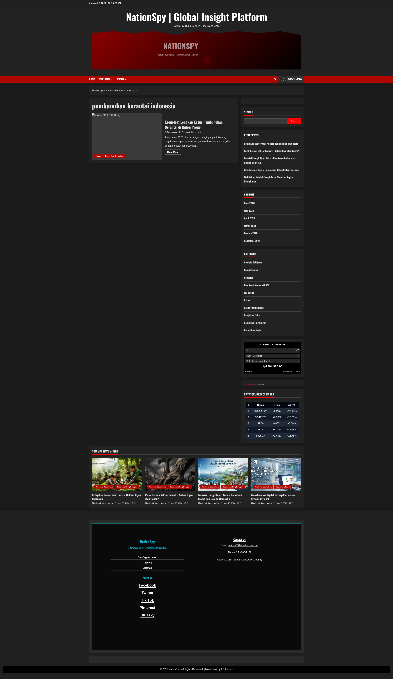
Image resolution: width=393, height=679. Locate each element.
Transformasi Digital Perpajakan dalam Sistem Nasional (271, 170)
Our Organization (147, 557)
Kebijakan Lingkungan (255, 323)
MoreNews (211, 669)
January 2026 (251, 233)
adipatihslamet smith (103, 503)
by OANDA (260, 384)
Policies (147, 562)
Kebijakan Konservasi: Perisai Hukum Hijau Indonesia (271, 143)
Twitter (147, 593)
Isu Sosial (104, 79)
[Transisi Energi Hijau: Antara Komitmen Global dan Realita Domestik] (223, 474)
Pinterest (147, 608)
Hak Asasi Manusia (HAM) (256, 285)
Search (248, 112)
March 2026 (250, 225)
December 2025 (252, 241)
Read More (174, 153)
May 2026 (249, 210)
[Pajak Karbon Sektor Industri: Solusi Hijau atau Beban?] (170, 474)
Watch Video (295, 79)
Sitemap (147, 568)
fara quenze (172, 132)
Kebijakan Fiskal (252, 315)
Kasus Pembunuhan (114, 156)
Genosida (248, 277)
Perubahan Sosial (252, 330)
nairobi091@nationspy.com (243, 545)
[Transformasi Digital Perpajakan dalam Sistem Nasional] (276, 474)
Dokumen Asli (251, 270)
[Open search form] (275, 79)
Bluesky (147, 615)
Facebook (147, 585)
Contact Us (239, 539)
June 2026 (249, 203)
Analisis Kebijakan (253, 262)
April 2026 (249, 218)
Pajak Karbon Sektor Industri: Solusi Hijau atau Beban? (272, 151)
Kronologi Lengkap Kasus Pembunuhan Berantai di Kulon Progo (127, 136)
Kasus (120, 79)
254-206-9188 (243, 552)
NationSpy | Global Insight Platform (196, 16)
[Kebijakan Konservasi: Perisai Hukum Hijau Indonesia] (117, 474)
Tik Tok (147, 600)
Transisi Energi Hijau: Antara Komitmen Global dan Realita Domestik (220, 497)
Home (92, 79)
